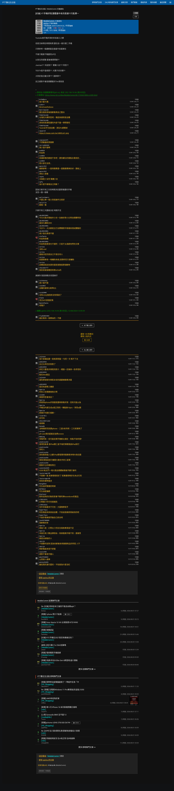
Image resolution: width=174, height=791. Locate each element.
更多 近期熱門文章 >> (87, 669)
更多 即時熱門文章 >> (87, 747)
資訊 (51, 574)
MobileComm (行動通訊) (55, 9)
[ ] (47, 609)
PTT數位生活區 (40, 9)
